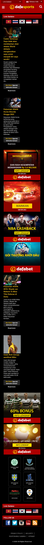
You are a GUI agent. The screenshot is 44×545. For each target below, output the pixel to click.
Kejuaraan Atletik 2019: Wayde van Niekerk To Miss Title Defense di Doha (11, 291)
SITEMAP (31, 536)
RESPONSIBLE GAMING (17, 536)
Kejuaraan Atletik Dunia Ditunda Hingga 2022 (11, 112)
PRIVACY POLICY (17, 533)
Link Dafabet (7, 2)
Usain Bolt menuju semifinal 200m (11, 356)
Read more (12, 90)
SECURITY (29, 533)
